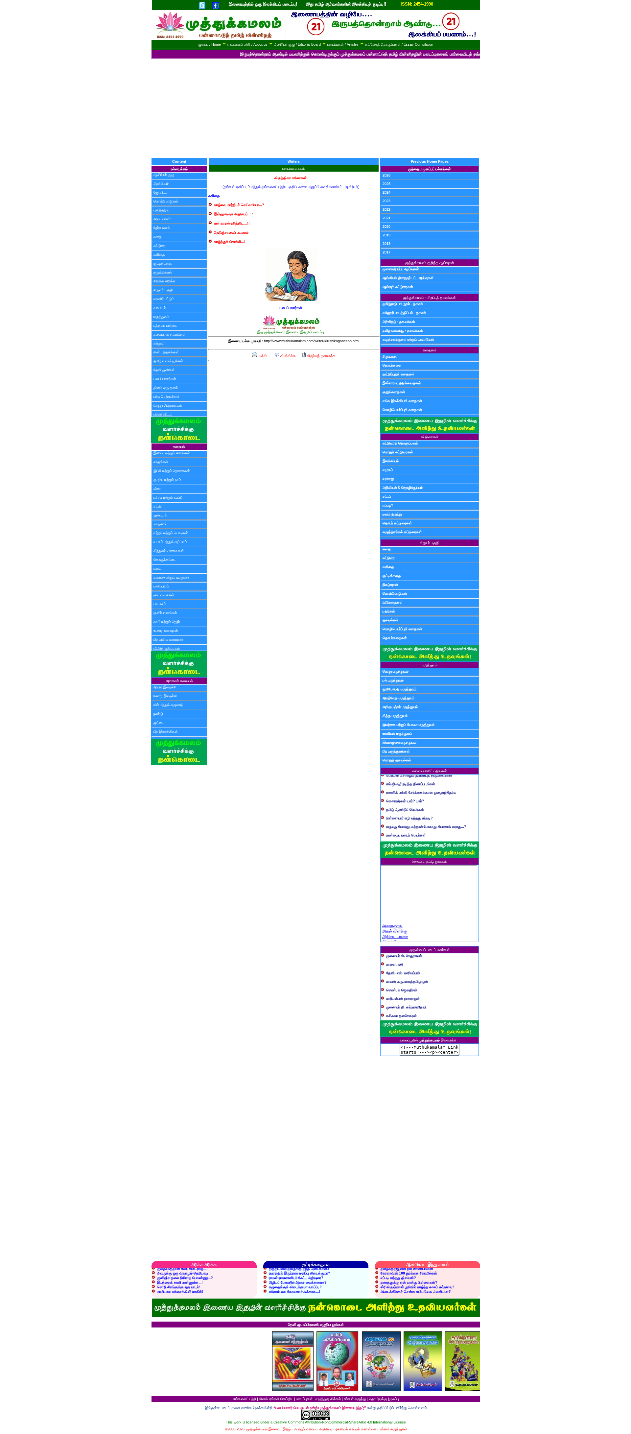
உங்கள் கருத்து (355, 1399)
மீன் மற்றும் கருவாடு (168, 705)
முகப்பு (394, 1399)
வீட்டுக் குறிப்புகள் (166, 648)
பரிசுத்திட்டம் (162, 414)
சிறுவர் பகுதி (163, 290)
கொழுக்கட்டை (164, 560)
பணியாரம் (161, 586)
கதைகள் (429, 350)
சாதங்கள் (160, 462)
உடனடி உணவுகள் (165, 631)
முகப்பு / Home (210, 44)
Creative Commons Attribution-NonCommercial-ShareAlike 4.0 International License (339, 1422)
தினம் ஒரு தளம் (165, 388)
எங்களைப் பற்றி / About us (247, 44)
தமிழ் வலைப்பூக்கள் (168, 361)
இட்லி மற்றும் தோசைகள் (171, 471)
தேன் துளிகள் (164, 370)
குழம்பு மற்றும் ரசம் (167, 480)
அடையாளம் (162, 219)
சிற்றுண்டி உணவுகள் (168, 551)
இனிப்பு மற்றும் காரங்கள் (171, 453)
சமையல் (159, 308)
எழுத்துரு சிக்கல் (328, 1399)
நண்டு (158, 714)
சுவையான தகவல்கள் (169, 334)
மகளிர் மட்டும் (163, 299)
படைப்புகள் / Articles (343, 44)
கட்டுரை (159, 246)
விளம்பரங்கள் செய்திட (276, 1399)
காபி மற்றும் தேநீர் (166, 622)
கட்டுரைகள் (429, 437)
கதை (157, 237)
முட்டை (158, 723)
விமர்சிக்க (287, 356)
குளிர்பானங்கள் (165, 613)
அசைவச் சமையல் (179, 681)
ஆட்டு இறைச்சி (164, 687)
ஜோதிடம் (160, 192)
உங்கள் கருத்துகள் (393, 1429)
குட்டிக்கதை (162, 263)
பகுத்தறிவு (161, 210)
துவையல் (160, 515)
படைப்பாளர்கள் (164, 379)
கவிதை (159, 254)
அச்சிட (263, 356)
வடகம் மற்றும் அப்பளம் (170, 542)
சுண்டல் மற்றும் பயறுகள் (171, 577)
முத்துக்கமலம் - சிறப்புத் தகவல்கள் (429, 297)
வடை (157, 568)
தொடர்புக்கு (378, 1399)
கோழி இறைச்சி (165, 696)
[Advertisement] (315, 108)
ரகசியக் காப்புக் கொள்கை (356, 1429)
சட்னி (157, 506)
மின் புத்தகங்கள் (166, 352)
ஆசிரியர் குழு (163, 175)
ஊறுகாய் (160, 524)
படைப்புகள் (304, 1399)
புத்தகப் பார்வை (165, 325)
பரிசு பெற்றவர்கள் (166, 396)
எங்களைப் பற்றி (244, 1399)
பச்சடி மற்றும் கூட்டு (167, 497)
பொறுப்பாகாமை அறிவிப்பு (313, 1429)
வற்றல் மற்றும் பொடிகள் (170, 533)
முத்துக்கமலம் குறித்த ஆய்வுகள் (429, 263)
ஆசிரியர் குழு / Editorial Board (297, 44)
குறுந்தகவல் (162, 272)
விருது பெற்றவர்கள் (167, 405)
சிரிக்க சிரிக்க (164, 281)
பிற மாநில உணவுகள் (168, 639)
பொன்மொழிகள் (165, 201)
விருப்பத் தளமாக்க (321, 356)
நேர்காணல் (161, 228)
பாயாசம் (159, 604)
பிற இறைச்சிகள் (165, 731)
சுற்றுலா (159, 343)
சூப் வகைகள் (163, 595)
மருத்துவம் (161, 317)
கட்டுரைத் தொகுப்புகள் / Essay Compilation (399, 44)
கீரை (157, 488)
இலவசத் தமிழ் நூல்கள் (429, 861)
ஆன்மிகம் (161, 183)
